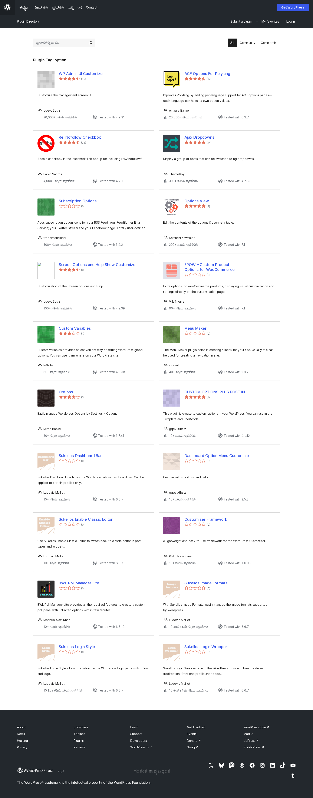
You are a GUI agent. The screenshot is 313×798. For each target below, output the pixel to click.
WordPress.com (256, 727)
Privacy (22, 747)
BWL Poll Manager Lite (79, 583)
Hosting (22, 740)
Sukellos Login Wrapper (205, 646)
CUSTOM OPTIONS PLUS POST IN (214, 392)
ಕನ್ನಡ (61, 771)
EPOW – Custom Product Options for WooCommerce (209, 267)
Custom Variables (75, 328)
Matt (249, 734)
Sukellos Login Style (77, 646)
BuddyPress (254, 747)
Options (66, 392)
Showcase (81, 727)
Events (192, 734)
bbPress (251, 740)
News (21, 734)
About (21, 727)
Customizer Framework (205, 519)
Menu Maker (195, 328)
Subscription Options (78, 201)
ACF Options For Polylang (207, 73)
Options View (196, 201)
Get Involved (196, 727)
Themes (79, 734)
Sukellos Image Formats (206, 583)
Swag (192, 747)
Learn (134, 727)
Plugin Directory (28, 21)
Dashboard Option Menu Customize (216, 455)
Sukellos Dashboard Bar (80, 455)
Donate (194, 740)
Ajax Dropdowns (199, 137)
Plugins (79, 740)
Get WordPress (293, 7)
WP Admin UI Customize (81, 73)
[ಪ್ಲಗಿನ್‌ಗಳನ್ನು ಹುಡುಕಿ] (90, 43)
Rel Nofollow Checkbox (80, 137)
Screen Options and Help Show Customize (97, 264)
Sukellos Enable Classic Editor (86, 519)
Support (136, 734)
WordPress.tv (141, 747)
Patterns (80, 747)
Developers (138, 740)
